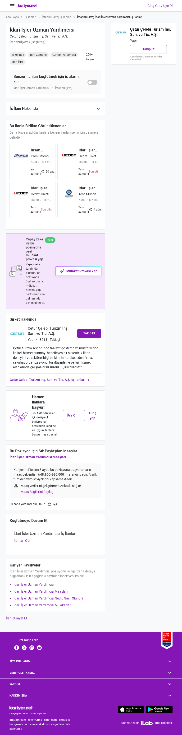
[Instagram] (31, 647)
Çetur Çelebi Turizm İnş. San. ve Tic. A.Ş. (39, 36)
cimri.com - (51, 719)
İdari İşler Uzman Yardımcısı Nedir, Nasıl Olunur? (48, 598)
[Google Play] (159, 709)
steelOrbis (15, 728)
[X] (24, 647)
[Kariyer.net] (21, 707)
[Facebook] (16, 647)
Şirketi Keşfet (72, 367)
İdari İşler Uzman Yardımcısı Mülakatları (42, 605)
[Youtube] (39, 647)
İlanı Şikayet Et (16, 618)
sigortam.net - (61, 724)
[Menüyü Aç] (12, 6)
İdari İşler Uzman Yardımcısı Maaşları (38, 457)
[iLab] (147, 723)
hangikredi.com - (20, 724)
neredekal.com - (42, 724)
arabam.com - (18, 719)
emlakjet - (65, 719)
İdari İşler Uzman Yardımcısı (34, 584)
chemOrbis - (36, 719)
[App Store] (131, 709)
